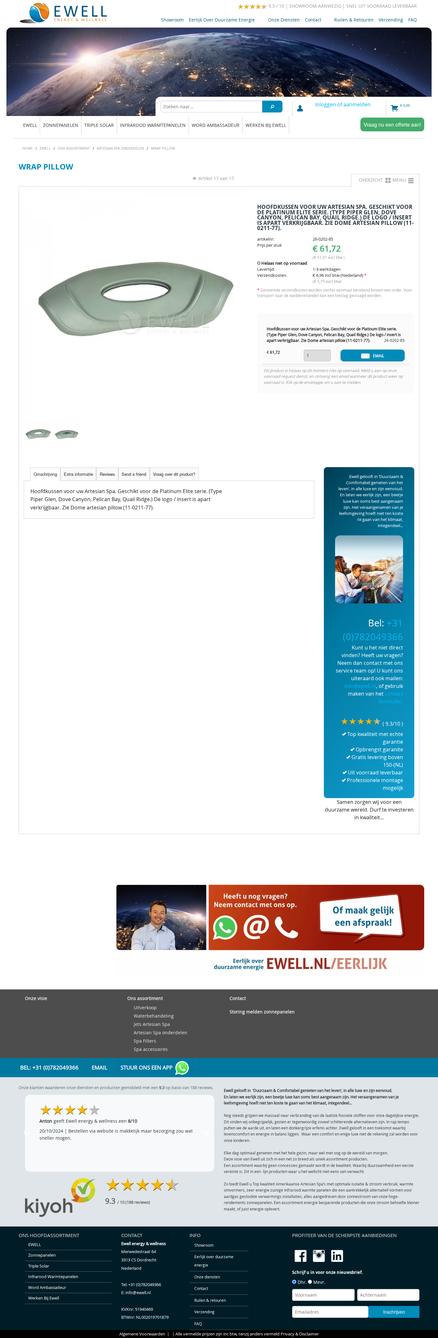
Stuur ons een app (147, 1067)
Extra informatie (78, 474)
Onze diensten (284, 20)
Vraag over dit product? (174, 474)
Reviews (107, 474)
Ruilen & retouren (354, 20)
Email (99, 1067)
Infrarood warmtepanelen (153, 125)
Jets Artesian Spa (152, 1024)
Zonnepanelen (60, 125)
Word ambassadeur (216, 125)
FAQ (412, 20)
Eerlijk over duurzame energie (220, 21)
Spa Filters (145, 1041)
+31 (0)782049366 (144, 1284)
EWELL (30, 125)
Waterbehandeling (154, 1016)
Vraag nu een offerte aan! (392, 124)
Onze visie (36, 998)
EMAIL (378, 356)
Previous (26, 1133)
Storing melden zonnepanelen (262, 1012)
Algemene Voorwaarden (142, 1334)
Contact (311, 21)
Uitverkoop (145, 1007)
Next (206, 1133)
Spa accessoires (151, 1049)
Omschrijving (45, 474)
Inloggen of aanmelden (343, 104)
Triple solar (99, 125)
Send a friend (134, 474)
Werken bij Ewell (266, 125)
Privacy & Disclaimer (300, 1334)
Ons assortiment (145, 998)
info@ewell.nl (360, 686)
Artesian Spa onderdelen (160, 1032)
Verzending (391, 20)
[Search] (272, 106)
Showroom (172, 20)
